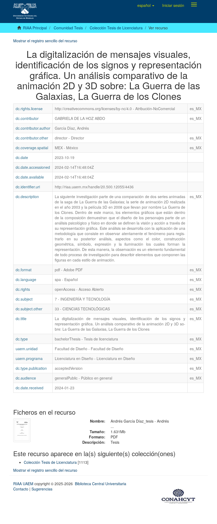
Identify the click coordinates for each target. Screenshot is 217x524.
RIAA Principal (35, 27)
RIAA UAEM (23, 483)
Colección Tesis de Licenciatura (116, 27)
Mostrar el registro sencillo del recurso (45, 40)
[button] (145, 5)
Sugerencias (41, 489)
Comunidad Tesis (68, 27)
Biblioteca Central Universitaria (100, 483)
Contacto (20, 489)
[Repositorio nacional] (180, 495)
